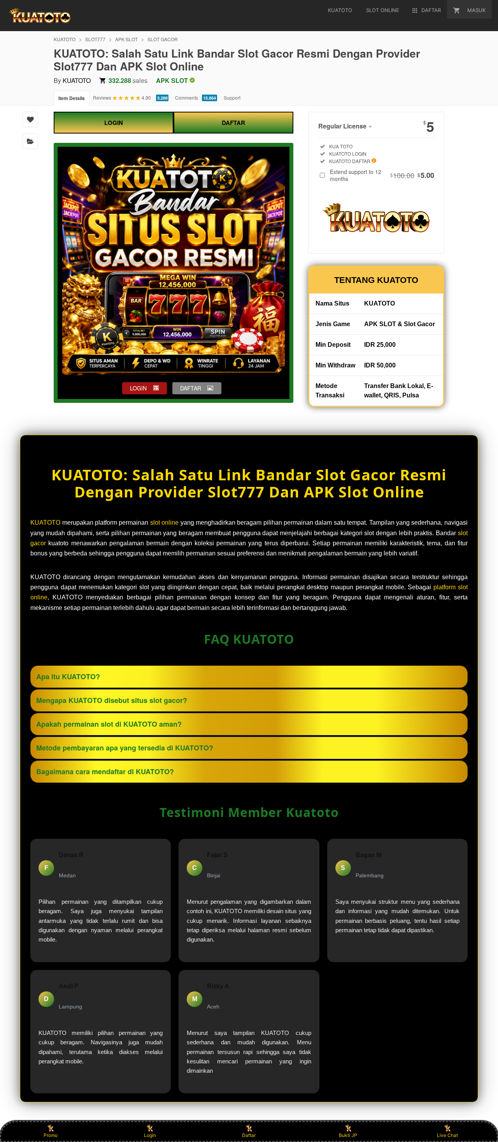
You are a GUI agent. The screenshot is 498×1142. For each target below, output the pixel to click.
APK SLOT (126, 39)
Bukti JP (348, 1135)
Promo (51, 1135)
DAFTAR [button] (190, 388)
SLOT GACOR (162, 39)
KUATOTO (64, 39)
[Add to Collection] (30, 141)
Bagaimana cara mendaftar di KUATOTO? (105, 771)
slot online (164, 522)
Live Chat (447, 1135)
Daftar (249, 1135)
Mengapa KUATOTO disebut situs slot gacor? (111, 700)
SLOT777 (95, 39)
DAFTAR (233, 122)
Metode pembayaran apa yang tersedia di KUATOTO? (124, 748)
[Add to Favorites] (30, 119)
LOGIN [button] (138, 388)
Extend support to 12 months (382, 175)
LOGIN (113, 122)
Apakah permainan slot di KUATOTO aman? (109, 724)
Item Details (71, 98)
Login (150, 1135)
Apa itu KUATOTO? (68, 676)
